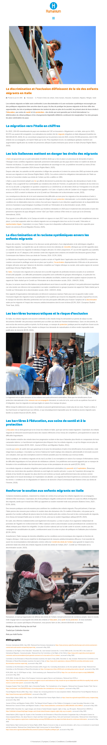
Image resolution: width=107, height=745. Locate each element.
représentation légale (14, 224)
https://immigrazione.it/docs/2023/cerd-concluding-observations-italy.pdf (62, 669)
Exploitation (75, 98)
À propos (45, 741)
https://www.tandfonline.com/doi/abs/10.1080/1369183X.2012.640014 (62, 705)
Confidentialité (71, 741)
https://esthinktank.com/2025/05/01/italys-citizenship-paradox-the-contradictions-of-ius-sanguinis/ (35, 688)
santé (28, 112)
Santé (94, 98)
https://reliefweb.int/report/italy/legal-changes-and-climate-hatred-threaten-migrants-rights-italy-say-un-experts (39, 711)
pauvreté (70, 468)
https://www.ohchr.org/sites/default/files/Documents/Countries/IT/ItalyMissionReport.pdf (32, 729)
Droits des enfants (48, 98)
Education (68, 98)
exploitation (82, 468)
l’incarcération (59, 262)
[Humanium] (53, 8)
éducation (11, 112)
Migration (83, 98)
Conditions (61, 741)
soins (17, 449)
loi (35, 181)
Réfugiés (89, 98)
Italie (9, 159)
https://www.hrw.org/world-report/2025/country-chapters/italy (80, 697)
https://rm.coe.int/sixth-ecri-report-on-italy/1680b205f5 (78, 672)
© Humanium (35, 741)
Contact (52, 741)
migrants (61, 134)
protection (40, 112)
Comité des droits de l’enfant (62, 542)
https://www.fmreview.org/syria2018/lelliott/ (19, 694)
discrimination (91, 300)
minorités (67, 247)
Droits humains (59, 98)
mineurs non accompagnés (39, 400)
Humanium (30, 98)
